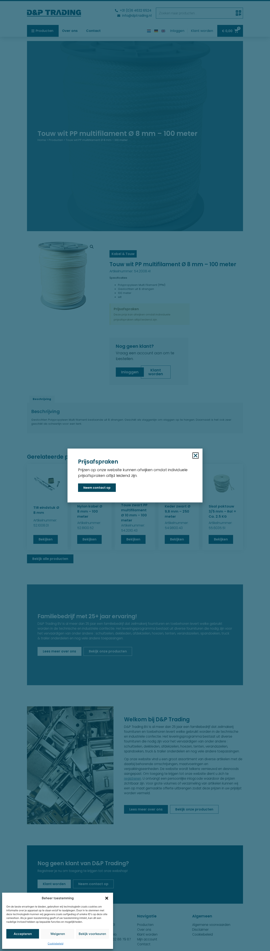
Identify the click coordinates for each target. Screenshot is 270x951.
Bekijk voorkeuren (92, 934)
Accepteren (23, 934)
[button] (107, 898)
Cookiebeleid (55, 943)
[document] (135, 475)
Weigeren (57, 934)
